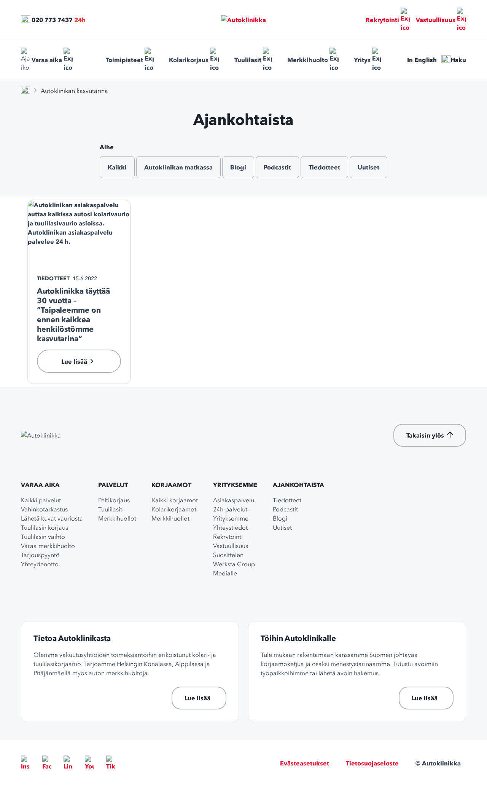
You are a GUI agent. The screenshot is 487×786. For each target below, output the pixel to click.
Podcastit (277, 167)
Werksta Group (234, 564)
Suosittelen (228, 555)
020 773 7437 (52, 20)
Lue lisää (197, 698)
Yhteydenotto (40, 564)
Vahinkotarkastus (44, 509)
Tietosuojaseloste (372, 763)
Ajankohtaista (298, 485)
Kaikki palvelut (41, 500)
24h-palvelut (230, 509)
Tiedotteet (324, 167)
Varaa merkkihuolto (48, 546)
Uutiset (368, 167)
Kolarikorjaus (188, 60)
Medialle (225, 573)
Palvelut (113, 485)
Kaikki (117, 167)
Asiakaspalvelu (233, 500)
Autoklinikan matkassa (178, 167)
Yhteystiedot (230, 527)
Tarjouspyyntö (40, 555)
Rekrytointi (382, 20)
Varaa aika (47, 60)
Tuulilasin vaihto (43, 536)
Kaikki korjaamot (174, 500)
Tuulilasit (247, 60)
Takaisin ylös (425, 435)
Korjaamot (171, 485)
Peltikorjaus (114, 500)
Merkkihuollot (117, 518)
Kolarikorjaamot (173, 509)
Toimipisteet (124, 60)
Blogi (238, 167)
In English (422, 60)
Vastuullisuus (435, 20)
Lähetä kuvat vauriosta (52, 518)
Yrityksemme (235, 485)
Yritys (362, 60)
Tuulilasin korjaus (44, 527)
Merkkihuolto (307, 60)
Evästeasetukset (304, 763)
